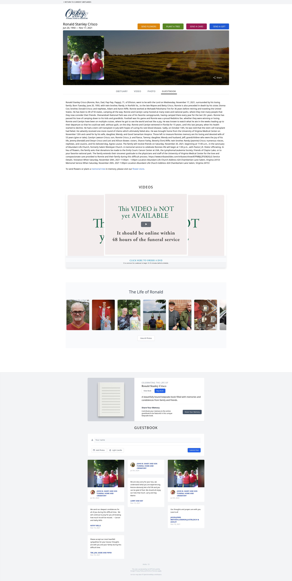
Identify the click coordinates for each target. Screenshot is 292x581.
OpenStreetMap (148, 575)
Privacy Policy (139, 571)
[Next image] (122, 473)
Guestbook (169, 91)
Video (137, 91)
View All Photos (146, 338)
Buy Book (159, 391)
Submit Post (194, 450)
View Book (147, 391)
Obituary (122, 91)
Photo (152, 91)
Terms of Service (152, 571)
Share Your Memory (192, 412)
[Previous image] (90, 473)
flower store (138, 169)
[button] (106, 473)
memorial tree (98, 169)
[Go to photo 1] (98, 485)
